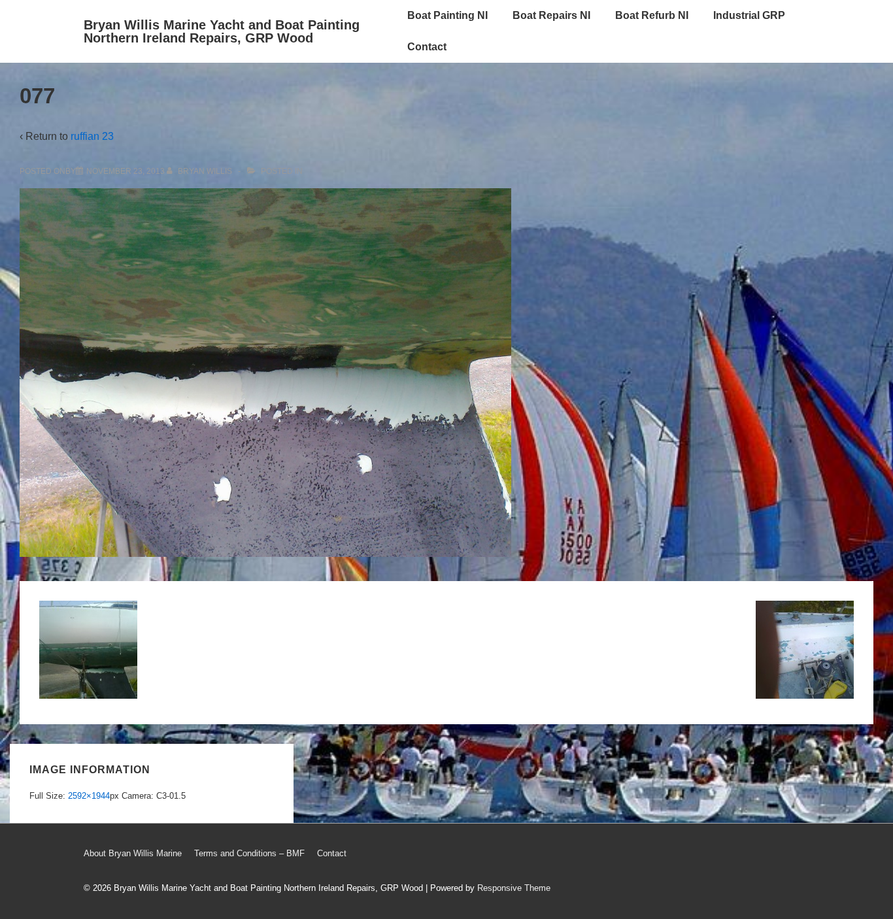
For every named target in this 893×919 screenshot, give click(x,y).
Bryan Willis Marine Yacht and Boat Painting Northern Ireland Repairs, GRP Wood (222, 31)
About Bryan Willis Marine (133, 853)
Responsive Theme (513, 888)
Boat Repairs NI (551, 15)
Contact (426, 46)
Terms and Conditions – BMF (249, 853)
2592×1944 (89, 796)
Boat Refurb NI (651, 15)
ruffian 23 (92, 136)
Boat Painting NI (447, 15)
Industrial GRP (749, 15)
